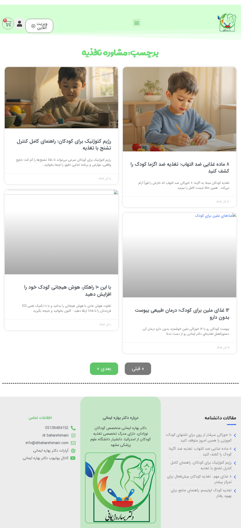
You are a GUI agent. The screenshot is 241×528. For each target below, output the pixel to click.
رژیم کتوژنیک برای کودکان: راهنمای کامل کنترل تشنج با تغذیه (64, 144)
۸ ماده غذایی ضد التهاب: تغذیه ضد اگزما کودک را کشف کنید (180, 167)
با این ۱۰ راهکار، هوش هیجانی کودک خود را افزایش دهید (67, 290)
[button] (137, 23)
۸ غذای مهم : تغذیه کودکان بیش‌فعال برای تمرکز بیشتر (199, 479)
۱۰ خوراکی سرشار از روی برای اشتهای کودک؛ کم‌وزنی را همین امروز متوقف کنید (199, 437)
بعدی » (104, 369)
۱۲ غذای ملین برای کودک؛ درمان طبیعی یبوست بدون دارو (182, 313)
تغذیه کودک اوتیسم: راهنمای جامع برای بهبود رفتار (201, 493)
